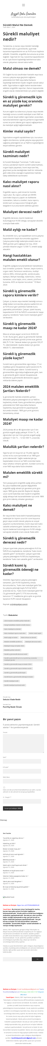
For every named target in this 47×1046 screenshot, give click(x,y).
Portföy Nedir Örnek (12, 707)
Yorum (5, 732)
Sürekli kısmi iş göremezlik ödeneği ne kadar (18, 677)
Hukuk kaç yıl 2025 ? (9, 843)
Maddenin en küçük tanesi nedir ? (13, 871)
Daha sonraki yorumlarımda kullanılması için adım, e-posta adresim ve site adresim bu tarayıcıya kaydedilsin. (22, 791)
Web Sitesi (6, 777)
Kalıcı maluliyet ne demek (12, 629)
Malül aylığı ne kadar (10, 637)
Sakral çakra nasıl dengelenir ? (12, 881)
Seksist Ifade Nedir (12, 699)
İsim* (4, 757)
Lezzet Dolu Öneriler (23, 14)
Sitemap (3, 820)
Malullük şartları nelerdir (12, 650)
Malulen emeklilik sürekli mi (13, 642)
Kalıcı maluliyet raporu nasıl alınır (15, 633)
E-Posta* (6, 767)
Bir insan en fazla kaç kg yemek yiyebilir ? (16, 887)
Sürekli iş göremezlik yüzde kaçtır (15, 673)
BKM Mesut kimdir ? (9, 860)
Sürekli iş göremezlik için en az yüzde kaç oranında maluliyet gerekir (20, 659)
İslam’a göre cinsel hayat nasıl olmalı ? (15, 865)
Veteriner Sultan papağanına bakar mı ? (15, 876)
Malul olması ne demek (28, 637)
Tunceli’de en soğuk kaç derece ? (13, 838)
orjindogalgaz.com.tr (19, 604)
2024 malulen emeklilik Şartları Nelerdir (17, 621)
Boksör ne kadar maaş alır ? (12, 849)
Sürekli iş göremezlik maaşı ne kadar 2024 (17, 664)
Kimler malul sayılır (35, 633)
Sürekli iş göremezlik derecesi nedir (15, 654)
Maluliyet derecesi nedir (33, 642)
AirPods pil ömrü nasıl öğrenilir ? (13, 854)
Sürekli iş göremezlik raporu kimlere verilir (17, 668)
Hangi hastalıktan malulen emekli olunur (17, 625)
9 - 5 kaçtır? (7, 797)
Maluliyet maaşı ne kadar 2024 (14, 646)
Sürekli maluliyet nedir (11, 681)
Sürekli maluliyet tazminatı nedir (14, 685)
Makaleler (13, 615)
